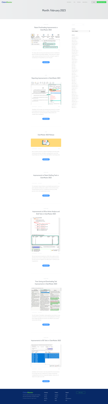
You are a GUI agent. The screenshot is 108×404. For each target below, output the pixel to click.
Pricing (79, 2)
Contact (45, 394)
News (46, 75)
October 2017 (74, 103)
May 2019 (73, 89)
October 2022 (74, 61)
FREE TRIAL (81, 392)
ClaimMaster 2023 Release (46, 135)
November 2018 (74, 97)
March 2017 (74, 107)
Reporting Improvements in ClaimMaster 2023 (46, 78)
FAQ (66, 400)
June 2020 (73, 79)
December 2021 (75, 70)
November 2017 (74, 101)
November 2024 (74, 43)
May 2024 (73, 46)
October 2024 (74, 44)
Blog (56, 398)
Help (66, 394)
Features (69, 2)
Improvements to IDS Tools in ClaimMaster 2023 (46, 340)
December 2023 (75, 50)
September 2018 (75, 98)
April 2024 (73, 47)
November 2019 (74, 86)
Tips (74, 2)
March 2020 (74, 83)
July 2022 (73, 64)
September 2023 (75, 55)
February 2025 (74, 41)
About (45, 400)
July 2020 (73, 77)
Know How (46, 24)
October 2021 (74, 71)
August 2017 (74, 104)
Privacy (45, 396)
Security (45, 398)
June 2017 (73, 106)
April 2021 (73, 73)
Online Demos (68, 398)
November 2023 (74, 52)
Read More (46, 62)
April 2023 (73, 58)
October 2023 (74, 53)
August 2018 (74, 100)
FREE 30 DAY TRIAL (101, 2)
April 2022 (73, 68)
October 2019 (74, 88)
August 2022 (74, 62)
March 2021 (74, 74)
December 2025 (75, 37)
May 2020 (73, 80)
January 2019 (74, 94)
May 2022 (73, 67)
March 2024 (74, 49)
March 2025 (74, 40)
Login (94, 2)
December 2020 (75, 76)
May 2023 (73, 56)
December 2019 (75, 85)
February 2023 (74, 59)
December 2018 (75, 95)
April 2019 (73, 91)
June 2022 (73, 65)
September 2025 (75, 38)
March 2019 (74, 92)
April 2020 (73, 82)
